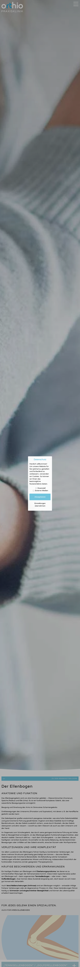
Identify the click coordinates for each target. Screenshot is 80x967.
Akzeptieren (40, 497)
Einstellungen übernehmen (40, 504)
